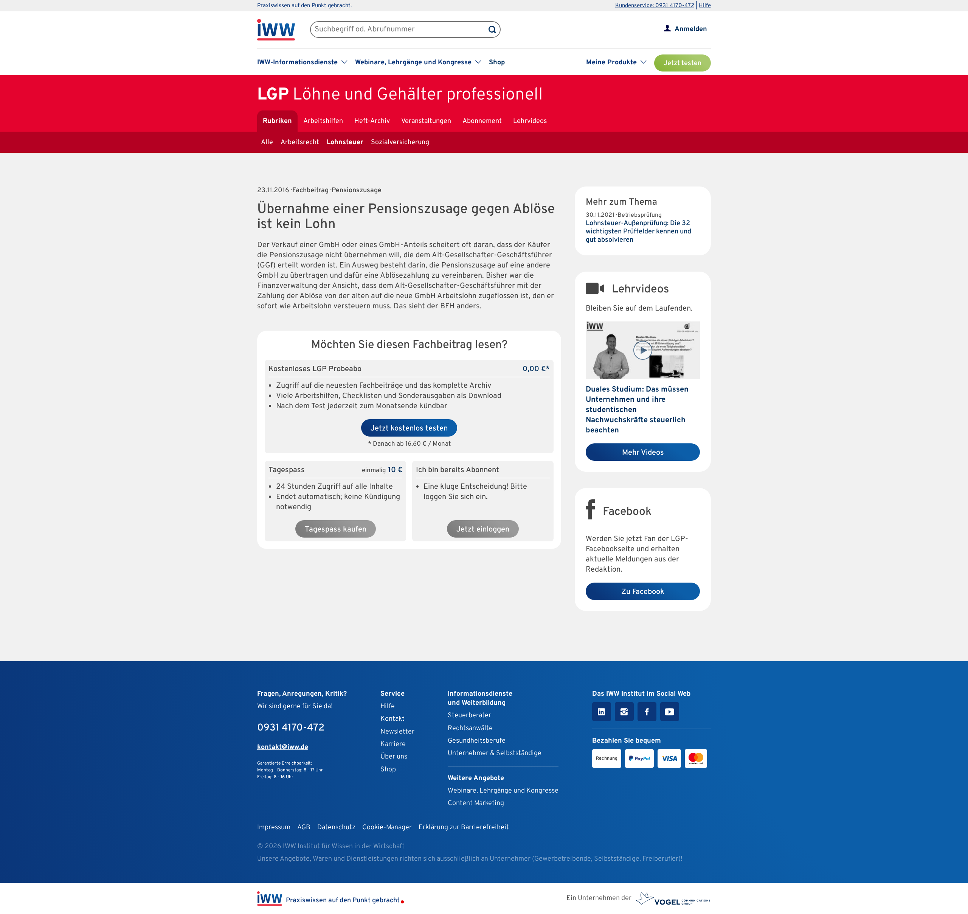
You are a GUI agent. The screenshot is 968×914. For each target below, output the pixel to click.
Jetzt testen (682, 63)
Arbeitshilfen (323, 121)
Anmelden (691, 29)
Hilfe (705, 5)
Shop (497, 62)
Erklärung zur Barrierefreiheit (464, 827)
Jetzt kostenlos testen (409, 429)
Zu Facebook (642, 592)
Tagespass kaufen (335, 530)
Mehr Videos (643, 453)
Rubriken (277, 121)
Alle (267, 142)
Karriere (393, 744)
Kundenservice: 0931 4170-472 (654, 5)
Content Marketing (476, 803)
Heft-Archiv (372, 121)
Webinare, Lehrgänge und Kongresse (503, 791)
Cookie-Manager (387, 827)
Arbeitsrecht (300, 142)
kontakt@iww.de (282, 747)
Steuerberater (469, 715)
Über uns (393, 756)
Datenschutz (336, 827)
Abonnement (482, 121)
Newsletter (397, 731)
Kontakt (392, 719)
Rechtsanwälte (470, 728)
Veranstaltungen (426, 121)
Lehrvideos (530, 121)
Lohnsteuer (345, 142)
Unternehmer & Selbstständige (494, 753)
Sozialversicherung (400, 142)
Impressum (273, 827)
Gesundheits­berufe (477, 741)
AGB (303, 827)
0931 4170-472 (290, 728)
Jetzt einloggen (482, 530)
